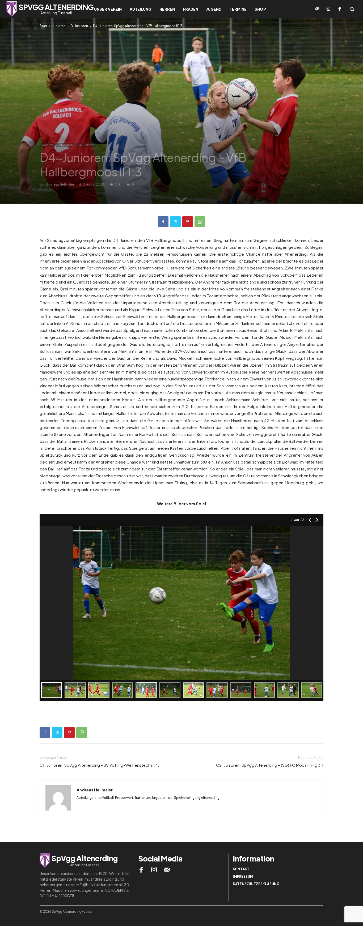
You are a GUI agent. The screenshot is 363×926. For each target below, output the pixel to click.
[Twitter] (175, 221)
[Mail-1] (317, 9)
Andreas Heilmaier (60, 184)
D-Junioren (79, 26)
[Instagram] (328, 9)
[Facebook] (339, 9)
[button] (352, 9)
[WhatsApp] (200, 221)
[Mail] (167, 870)
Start (43, 26)
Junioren (59, 26)
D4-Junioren (85, 145)
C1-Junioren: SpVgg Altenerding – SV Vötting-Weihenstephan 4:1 (100, 765)
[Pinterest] (187, 221)
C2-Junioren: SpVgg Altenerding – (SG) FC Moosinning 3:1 (269, 765)
